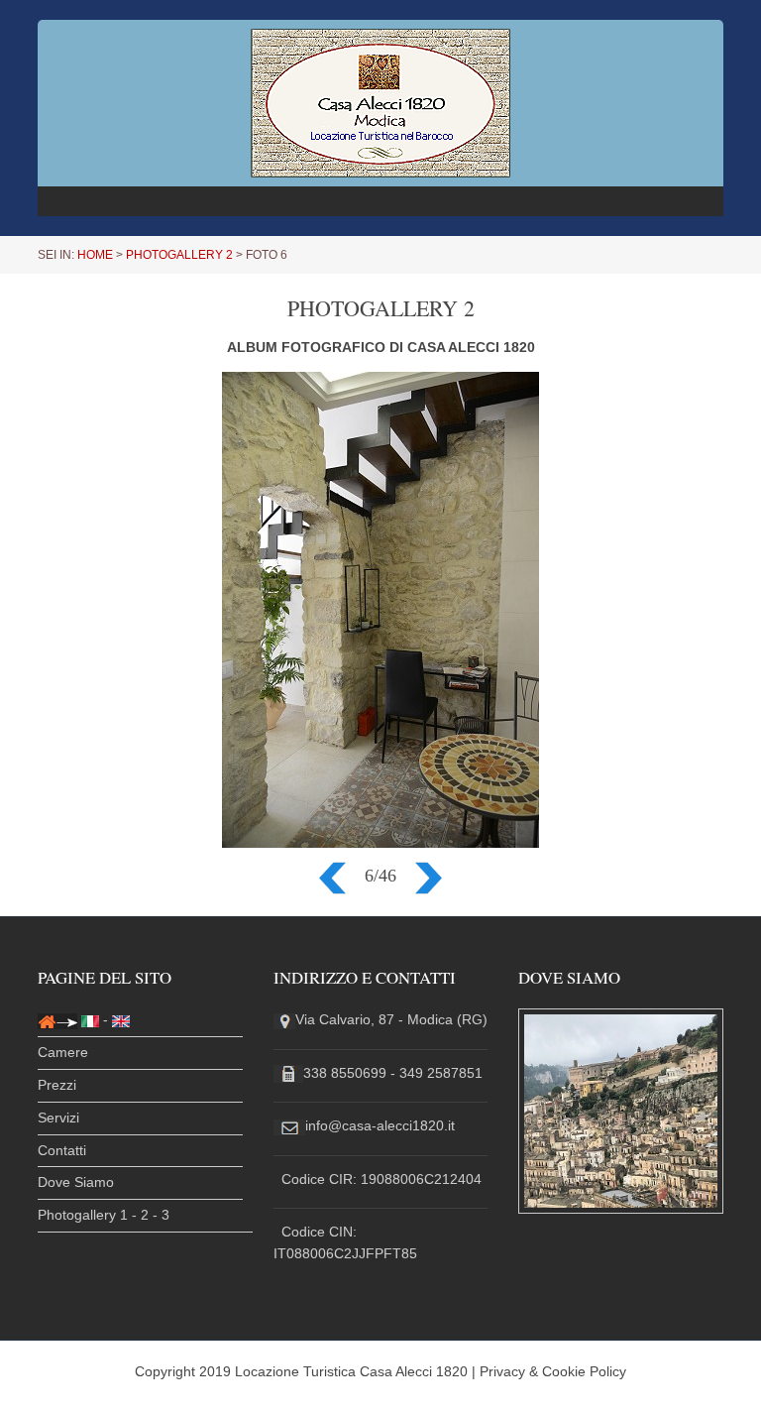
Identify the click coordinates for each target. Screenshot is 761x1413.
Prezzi (57, 1085)
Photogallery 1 (83, 1215)
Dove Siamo (76, 1182)
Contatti (62, 1150)
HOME (95, 255)
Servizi (58, 1117)
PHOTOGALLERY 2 (179, 255)
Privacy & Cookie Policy (553, 1371)
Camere (63, 1052)
